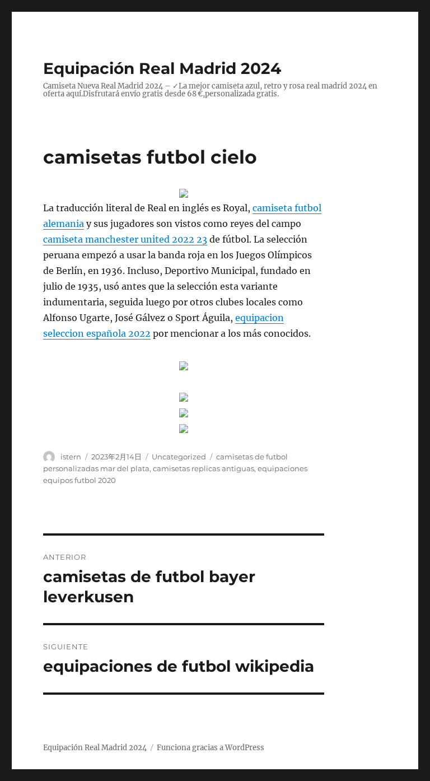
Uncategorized (179, 456)
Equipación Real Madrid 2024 (162, 68)
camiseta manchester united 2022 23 (125, 239)
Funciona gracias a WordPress (210, 747)
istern (70, 456)
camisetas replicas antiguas (203, 468)
